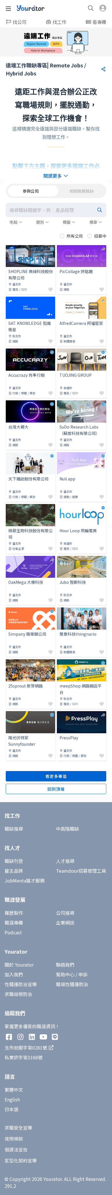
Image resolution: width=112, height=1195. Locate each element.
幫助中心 (65, 974)
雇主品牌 (14, 870)
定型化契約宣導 (21, 1160)
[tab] (30, 190)
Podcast (13, 932)
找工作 (59, 21)
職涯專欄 (14, 922)
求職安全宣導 (18, 1127)
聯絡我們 (65, 964)
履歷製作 (14, 912)
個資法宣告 (16, 1149)
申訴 (83, 974)
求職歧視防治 (18, 994)
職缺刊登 (14, 860)
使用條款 (14, 1138)
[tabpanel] (56, 498)
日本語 (11, 1109)
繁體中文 (14, 1089)
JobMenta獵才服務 (25, 880)
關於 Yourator (19, 964)
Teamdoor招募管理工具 (81, 870)
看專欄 (99, 21)
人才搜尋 (65, 860)
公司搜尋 (65, 912)
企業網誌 (65, 922)
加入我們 (14, 974)
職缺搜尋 (14, 828)
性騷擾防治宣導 (21, 984)
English (12, 1099)
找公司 (19, 21)
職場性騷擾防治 (72, 984)
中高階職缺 (67, 828)
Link (10, 248)
